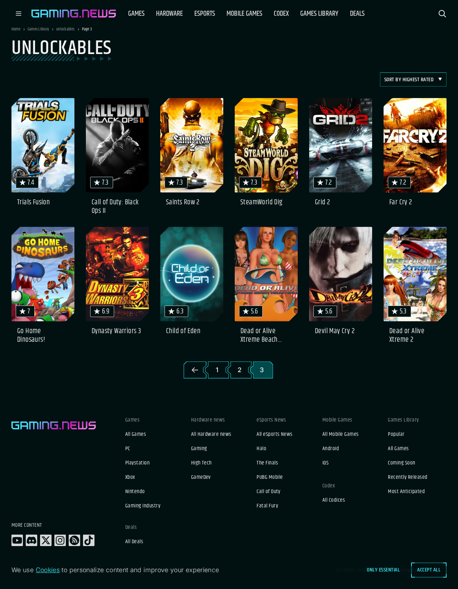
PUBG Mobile (270, 477)
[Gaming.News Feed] (74, 540)
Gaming (199, 448)
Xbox (130, 477)
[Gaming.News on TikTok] (88, 540)
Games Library (38, 29)
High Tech (201, 463)
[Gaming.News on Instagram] (60, 540)
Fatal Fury (267, 506)
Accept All (428, 569)
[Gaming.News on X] (46, 540)
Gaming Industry (142, 506)
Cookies (48, 570)
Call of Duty (269, 491)
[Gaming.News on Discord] (31, 540)
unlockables (65, 29)
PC (127, 448)
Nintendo (135, 491)
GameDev (201, 477)
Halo (261, 448)
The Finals (267, 463)
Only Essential (383, 569)
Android (330, 448)
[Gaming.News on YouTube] (17, 540)
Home (15, 29)
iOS (325, 463)
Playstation (137, 463)
